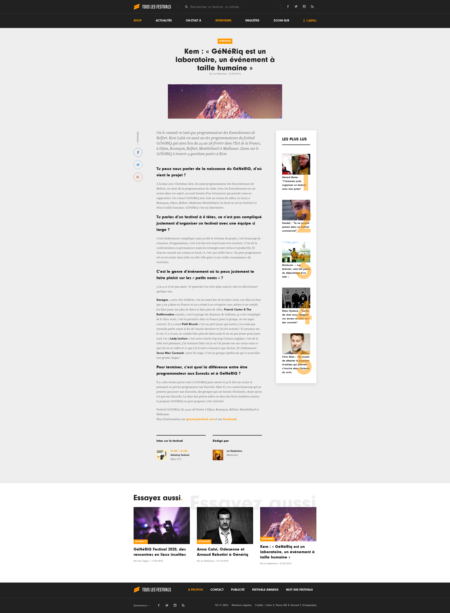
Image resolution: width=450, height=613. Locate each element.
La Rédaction (220, 74)
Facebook (230, 419)
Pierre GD (281, 605)
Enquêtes (252, 20)
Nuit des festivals (299, 589)
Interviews (223, 20)
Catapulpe (309, 605)
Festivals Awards (265, 589)
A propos (195, 589)
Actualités (164, 20)
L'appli (309, 20)
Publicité (238, 589)
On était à (193, 20)
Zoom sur (281, 20)
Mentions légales (242, 605)
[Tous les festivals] (152, 9)
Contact (217, 589)
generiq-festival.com (200, 419)
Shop (138, 20)
